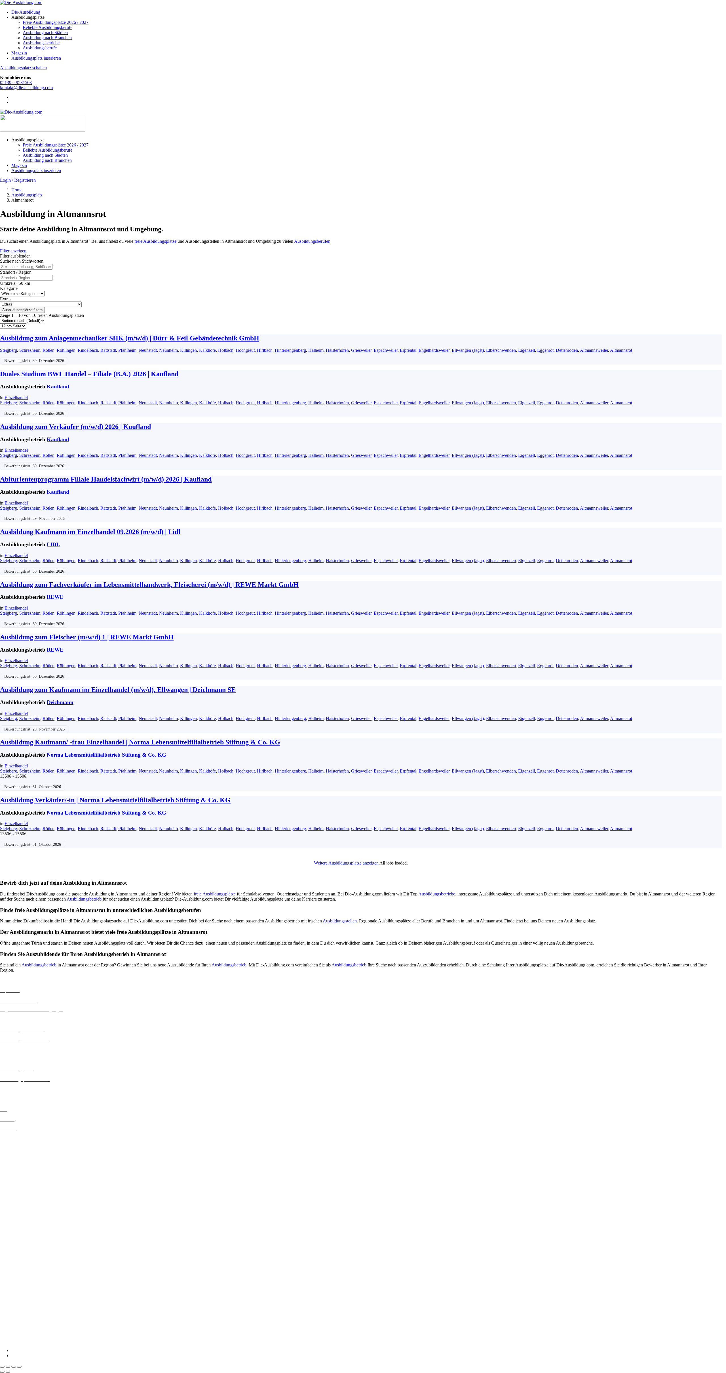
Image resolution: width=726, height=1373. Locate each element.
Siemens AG (11, 1320)
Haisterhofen (337, 350)
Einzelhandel (16, 397)
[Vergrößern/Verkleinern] (2, 1367)
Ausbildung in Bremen (20, 1143)
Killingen (188, 350)
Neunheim (168, 350)
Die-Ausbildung (25, 12)
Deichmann (60, 702)
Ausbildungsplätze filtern (22, 310)
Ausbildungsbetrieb (84, 899)
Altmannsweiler (594, 350)
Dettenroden (567, 350)
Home (16, 189)
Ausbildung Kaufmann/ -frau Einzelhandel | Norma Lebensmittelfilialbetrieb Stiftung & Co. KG (140, 742)
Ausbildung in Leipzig (20, 1199)
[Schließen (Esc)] (19, 1367)
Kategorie (9, 288)
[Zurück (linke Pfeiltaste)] (2, 1372)
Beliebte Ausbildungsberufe (47, 27)
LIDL (53, 544)
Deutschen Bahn (15, 1255)
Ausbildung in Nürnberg (22, 1225)
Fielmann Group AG (18, 1290)
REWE (55, 597)
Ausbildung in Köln (18, 1194)
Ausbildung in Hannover (22, 1179)
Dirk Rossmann (14, 1270)
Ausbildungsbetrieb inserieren (26, 1089)
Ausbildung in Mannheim (23, 1214)
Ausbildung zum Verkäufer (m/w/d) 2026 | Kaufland (75, 426)
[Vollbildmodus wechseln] (8, 1367)
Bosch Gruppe (13, 1244)
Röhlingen (66, 350)
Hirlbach (265, 350)
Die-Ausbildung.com (33, 1340)
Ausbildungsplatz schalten (23, 67)
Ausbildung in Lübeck (20, 1204)
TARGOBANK (14, 1331)
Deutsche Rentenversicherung (27, 1275)
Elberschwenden (501, 350)
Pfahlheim (127, 350)
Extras (5, 298)
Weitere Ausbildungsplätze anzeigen (346, 863)
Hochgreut (245, 350)
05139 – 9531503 (16, 82)
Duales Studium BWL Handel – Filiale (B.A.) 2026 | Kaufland (89, 374)
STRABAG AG (14, 1326)
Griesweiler (361, 350)
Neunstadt (148, 350)
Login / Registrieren (18, 180)
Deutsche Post (13, 1260)
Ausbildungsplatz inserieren (36, 58)
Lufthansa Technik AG (20, 1305)
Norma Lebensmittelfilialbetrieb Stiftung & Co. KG (106, 755)
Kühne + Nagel (14, 1300)
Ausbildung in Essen (18, 1164)
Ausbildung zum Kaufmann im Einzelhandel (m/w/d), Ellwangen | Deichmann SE (118, 689)
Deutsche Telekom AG (20, 1265)
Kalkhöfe (207, 350)
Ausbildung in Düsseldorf (23, 1159)
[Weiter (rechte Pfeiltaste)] (8, 1372)
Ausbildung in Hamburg (22, 1174)
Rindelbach (88, 350)
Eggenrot (545, 350)
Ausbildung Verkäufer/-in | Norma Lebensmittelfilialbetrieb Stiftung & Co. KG (115, 800)
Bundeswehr (11, 1250)
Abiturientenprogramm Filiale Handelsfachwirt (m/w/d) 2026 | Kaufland (106, 479)
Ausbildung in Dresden (21, 1154)
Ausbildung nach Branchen (47, 37)
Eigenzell (526, 350)
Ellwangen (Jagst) (468, 350)
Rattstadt (108, 350)
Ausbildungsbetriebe (41, 42)
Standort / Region (15, 272)
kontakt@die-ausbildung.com (26, 87)
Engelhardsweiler (434, 350)
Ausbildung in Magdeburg (23, 1209)
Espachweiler (386, 350)
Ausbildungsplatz (27, 194)
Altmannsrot (621, 350)
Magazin (19, 53)
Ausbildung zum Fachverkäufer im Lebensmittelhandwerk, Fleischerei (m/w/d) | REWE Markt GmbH (149, 584)
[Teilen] (13, 1367)
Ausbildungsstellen (340, 920)
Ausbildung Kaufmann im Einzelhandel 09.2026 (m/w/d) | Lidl (90, 531)
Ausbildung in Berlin (19, 1138)
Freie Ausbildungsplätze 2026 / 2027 (55, 22)
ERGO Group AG (16, 1280)
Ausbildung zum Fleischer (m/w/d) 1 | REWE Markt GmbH (87, 637)
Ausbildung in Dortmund (22, 1148)
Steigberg (8, 350)
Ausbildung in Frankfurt (21, 1169)
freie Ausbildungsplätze (155, 241)
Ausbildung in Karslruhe (22, 1189)
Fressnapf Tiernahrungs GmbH (28, 1295)
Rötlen (48, 350)
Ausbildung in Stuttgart (21, 1230)
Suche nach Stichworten (21, 261)
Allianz (6, 1239)
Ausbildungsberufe (40, 47)
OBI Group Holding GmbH (25, 1310)
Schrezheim (29, 350)
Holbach (225, 350)
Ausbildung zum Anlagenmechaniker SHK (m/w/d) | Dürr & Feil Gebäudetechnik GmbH (129, 338)
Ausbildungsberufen (312, 241)
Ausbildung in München (22, 1219)
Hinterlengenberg (290, 350)
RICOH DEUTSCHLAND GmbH (32, 1315)
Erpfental (408, 350)
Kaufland (58, 387)
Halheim (316, 350)
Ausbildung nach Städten (45, 32)
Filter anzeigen (13, 250)
